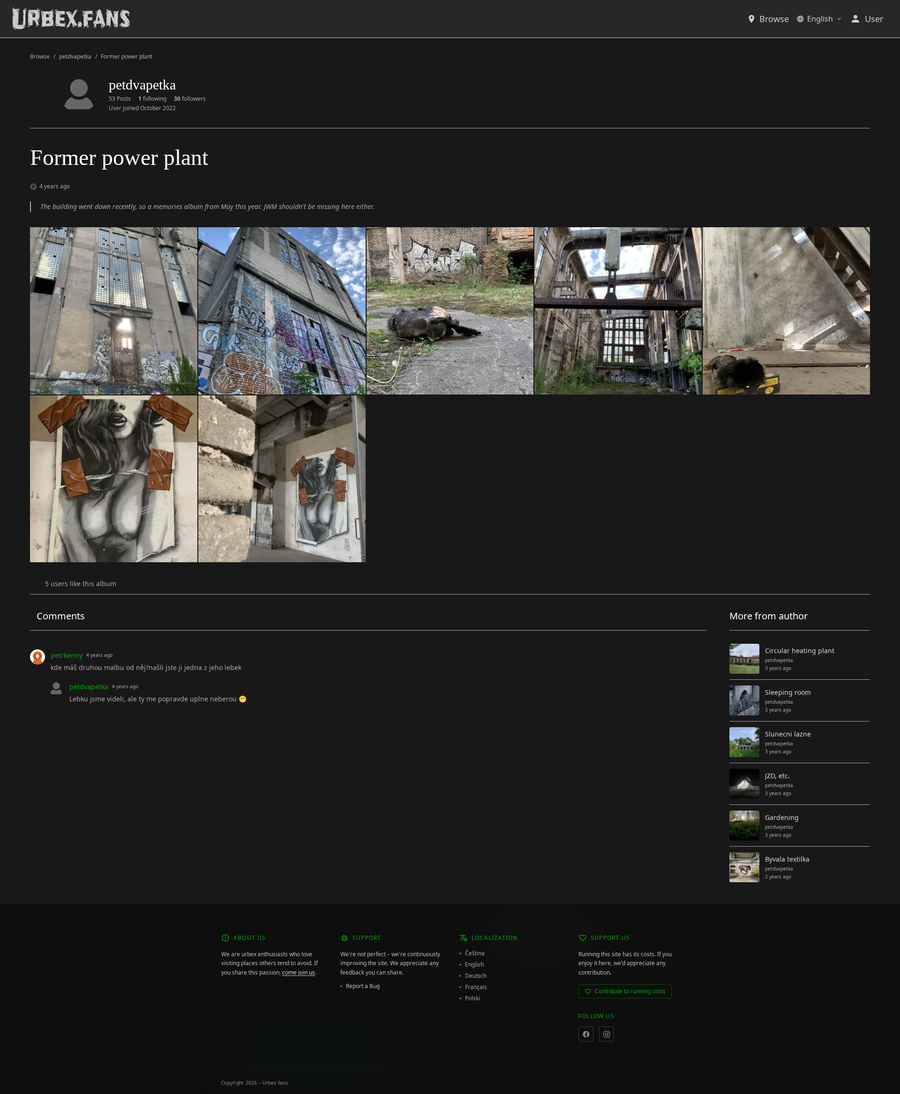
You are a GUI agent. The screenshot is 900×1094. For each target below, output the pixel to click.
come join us (298, 972)
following (152, 99)
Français (476, 987)
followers (190, 99)
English (820, 19)
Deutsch (476, 976)
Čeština (475, 953)
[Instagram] (606, 1034)
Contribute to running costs (630, 991)
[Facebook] (585, 1034)
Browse (774, 18)
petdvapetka (75, 56)
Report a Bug (363, 986)
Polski (472, 998)
